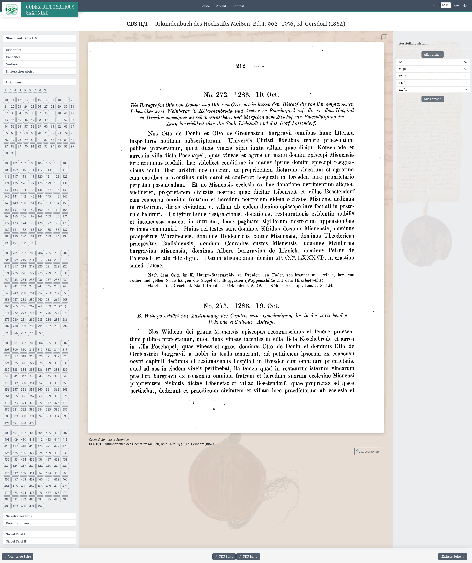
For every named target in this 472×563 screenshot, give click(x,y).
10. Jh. (403, 62)
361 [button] (48, 389)
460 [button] (40, 479)
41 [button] (65, 113)
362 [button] (56, 389)
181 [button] (15, 230)
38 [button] (46, 113)
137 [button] (48, 190)
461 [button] (48, 479)
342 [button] (23, 376)
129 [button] (48, 183)
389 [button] (15, 416)
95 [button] (59, 146)
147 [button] (65, 196)
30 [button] (65, 106)
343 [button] (31, 376)
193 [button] (48, 236)
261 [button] (48, 300)
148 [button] (6, 203)
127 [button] (31, 183)
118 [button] (23, 176)
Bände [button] (206, 6)
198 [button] (23, 243)
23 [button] (19, 106)
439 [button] (65, 459)
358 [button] (23, 389)
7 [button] (35, 90)
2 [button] (10, 90)
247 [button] (65, 286)
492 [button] (40, 506)
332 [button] (6, 370)
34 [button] (19, 113)
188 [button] (6, 236)
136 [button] (40, 190)
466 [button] (23, 486)
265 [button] (15, 306)
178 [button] (56, 223)
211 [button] (31, 260)
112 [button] (40, 170)
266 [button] (23, 306)
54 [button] (6, 126)
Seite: (436, 5)
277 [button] (56, 313)
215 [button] (65, 260)
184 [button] (40, 230)
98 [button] (6, 153)
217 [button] (15, 266)
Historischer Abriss (20, 71)
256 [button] (6, 300)
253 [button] (48, 293)
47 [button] (32, 120)
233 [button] (15, 280)
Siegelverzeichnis (19, 516)
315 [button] (65, 350)
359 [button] (31, 389)
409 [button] (15, 439)
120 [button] (40, 176)
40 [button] (59, 113)
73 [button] (59, 133)
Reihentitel (14, 50)
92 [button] (39, 146)
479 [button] (65, 493)
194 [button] (56, 236)
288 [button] (15, 326)
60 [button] (46, 126)
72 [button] (52, 133)
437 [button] (48, 459)
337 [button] (48, 370)
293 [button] (56, 326)
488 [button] (6, 506)
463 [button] (65, 479)
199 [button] (31, 243)
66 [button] (12, 133)
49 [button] (46, 120)
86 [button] (72, 140)
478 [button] (56, 493)
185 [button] (48, 230)
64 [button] (72, 126)
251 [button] (31, 293)
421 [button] (48, 446)
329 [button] (48, 363)
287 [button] (6, 326)
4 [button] (20, 90)
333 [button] (15, 370)
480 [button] (6, 499)
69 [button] (32, 133)
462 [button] (56, 479)
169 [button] (48, 216)
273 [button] (23, 313)
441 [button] (15, 466)
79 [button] (26, 140)
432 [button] (6, 459)
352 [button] (40, 383)
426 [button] (23, 453)
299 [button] (40, 333)
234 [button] (23, 280)
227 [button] (31, 273)
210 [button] (23, 260)
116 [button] (6, 176)
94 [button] (52, 146)
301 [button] (15, 343)
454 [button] (56, 473)
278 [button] (65, 313)
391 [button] (31, 416)
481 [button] (15, 499)
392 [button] (40, 416)
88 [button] (12, 146)
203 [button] (31, 253)
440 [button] (6, 466)
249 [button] (15, 293)
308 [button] (6, 350)
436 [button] (40, 459)
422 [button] (56, 446)
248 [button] (6, 293)
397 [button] (15, 423)
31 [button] (72, 106)
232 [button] (6, 280)
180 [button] (6, 230)
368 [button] (40, 396)
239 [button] (65, 280)
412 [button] (40, 439)
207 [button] (65, 253)
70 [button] (39, 133)
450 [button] (23, 473)
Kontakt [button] (238, 6)
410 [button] (23, 439)
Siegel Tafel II (16, 541)
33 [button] (12, 113)
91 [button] (32, 146)
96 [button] (65, 146)
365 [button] (15, 396)
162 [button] (56, 210)
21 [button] (6, 106)
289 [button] (23, 326)
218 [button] (23, 266)
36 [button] (32, 113)
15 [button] (39, 100)
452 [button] (40, 473)
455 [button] (65, 473)
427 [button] (31, 453)
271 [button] (6, 313)
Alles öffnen (433, 54)
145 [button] (48, 196)
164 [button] (6, 216)
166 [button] (23, 216)
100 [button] (6, 163)
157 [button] (15, 210)
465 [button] (15, 486)
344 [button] (40, 376)
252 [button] (40, 293)
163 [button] (65, 210)
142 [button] (23, 196)
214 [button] (56, 260)
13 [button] (26, 100)
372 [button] (6, 403)
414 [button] (56, 439)
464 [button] (6, 486)
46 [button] (26, 120)
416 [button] (6, 446)
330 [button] (56, 363)
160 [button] (40, 210)
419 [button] (31, 446)
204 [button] (40, 253)
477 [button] (48, 493)
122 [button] (56, 176)
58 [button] (32, 126)
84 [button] (59, 140)
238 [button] (56, 280)
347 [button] (65, 376)
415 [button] (65, 439)
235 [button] (31, 280)
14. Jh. (403, 89)
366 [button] (23, 396)
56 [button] (19, 126)
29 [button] (59, 106)
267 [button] (31, 306)
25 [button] (32, 106)
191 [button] (31, 236)
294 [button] (65, 326)
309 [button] (15, 350)
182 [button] (23, 230)
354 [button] (56, 383)
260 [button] (40, 300)
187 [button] (65, 230)
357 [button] (15, 389)
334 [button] (23, 370)
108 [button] (6, 170)
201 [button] (15, 253)
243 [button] (31, 286)
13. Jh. (403, 83)
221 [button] (48, 266)
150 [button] (23, 203)
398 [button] (23, 423)
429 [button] (48, 453)
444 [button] (40, 466)
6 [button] (30, 90)
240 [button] (6, 286)
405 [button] (48, 433)
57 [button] (26, 126)
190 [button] (23, 236)
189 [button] (15, 236)
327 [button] (31, 363)
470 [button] (56, 486)
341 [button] (15, 376)
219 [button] (31, 266)
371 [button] (65, 396)
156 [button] (6, 210)
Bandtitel (13, 57)
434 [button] (23, 459)
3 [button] (15, 90)
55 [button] (12, 126)
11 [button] (12, 100)
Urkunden (13, 82)
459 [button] (31, 479)
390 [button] (23, 416)
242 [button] (23, 286)
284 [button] (48, 319)
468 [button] (40, 486)
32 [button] (6, 113)
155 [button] (65, 203)
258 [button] (23, 300)
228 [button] (40, 273)
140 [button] (6, 196)
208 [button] (6, 260)
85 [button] (65, 140)
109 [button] (15, 170)
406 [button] (56, 433)
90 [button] (26, 146)
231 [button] (65, 273)
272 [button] (15, 313)
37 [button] (39, 113)
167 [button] (31, 216)
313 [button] (48, 350)
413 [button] (48, 439)
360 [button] (40, 389)
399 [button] (31, 423)
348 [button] (6, 383)
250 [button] (23, 293)
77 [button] (12, 140)
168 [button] (40, 216)
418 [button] (23, 446)
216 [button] (6, 266)
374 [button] (23, 403)
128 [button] (40, 183)
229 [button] (48, 273)
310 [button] (23, 350)
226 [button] (23, 273)
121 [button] (48, 176)
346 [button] (56, 376)
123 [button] (65, 176)
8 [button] (40, 90)
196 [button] (6, 243)
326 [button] (23, 363)
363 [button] (65, 389)
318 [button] (23, 356)
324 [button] (6, 363)
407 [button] (65, 433)
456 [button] (6, 479)
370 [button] (56, 396)
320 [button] (40, 356)
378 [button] (56, 403)
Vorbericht (14, 64)
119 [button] (31, 176)
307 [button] (65, 343)
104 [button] (40, 163)
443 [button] (31, 466)
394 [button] (56, 416)
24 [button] (26, 106)
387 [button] (65, 409)
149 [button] (15, 203)
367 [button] (31, 396)
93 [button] (46, 146)
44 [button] (12, 120)
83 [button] (52, 140)
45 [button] (19, 120)
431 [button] (65, 453)
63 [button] (65, 126)
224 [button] (6, 273)
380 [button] (6, 409)
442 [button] (23, 466)
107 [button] (65, 163)
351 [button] (31, 383)
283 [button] (40, 319)
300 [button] (6, 343)
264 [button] (6, 306)
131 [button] (65, 183)
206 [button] (56, 253)
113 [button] (48, 170)
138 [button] (56, 190)
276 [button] (48, 313)
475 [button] (31, 493)
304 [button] (40, 343)
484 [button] (40, 499)
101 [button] (15, 163)
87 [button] (6, 146)
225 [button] (15, 273)
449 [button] (15, 473)
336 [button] (40, 370)
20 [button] (72, 100)
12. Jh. (403, 76)
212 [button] (40, 260)
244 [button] (40, 286)
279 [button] (6, 319)
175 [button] (31, 223)
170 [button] (56, 216)
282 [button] (31, 319)
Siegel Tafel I (15, 534)
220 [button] (40, 266)
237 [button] (48, 280)
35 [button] (26, 113)
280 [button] (15, 319)
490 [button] (23, 506)
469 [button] (48, 486)
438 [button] (56, 459)
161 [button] (48, 210)
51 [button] (59, 120)
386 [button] (56, 409)
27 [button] (46, 106)
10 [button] (6, 100)
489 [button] (15, 506)
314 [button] (56, 350)
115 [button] (65, 170)
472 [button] (6, 493)
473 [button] (15, 493)
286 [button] (65, 319)
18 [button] (59, 100)
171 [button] (65, 216)
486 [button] (56, 499)
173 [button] (15, 223)
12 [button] (19, 100)
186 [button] (56, 230)
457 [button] (15, 479)
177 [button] (48, 223)
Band (250, 556)
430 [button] (56, 453)
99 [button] (12, 153)
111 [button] (31, 170)
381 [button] (15, 409)
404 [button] (40, 433)
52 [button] (65, 120)
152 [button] (40, 203)
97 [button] (72, 146)
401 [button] (15, 433)
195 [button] (65, 236)
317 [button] (15, 356)
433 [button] (15, 459)
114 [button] (56, 170)
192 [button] (40, 236)
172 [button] (6, 223)
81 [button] (39, 140)
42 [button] (72, 113)
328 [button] (40, 363)
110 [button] (23, 170)
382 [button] (23, 409)
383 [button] (31, 409)
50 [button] (52, 120)
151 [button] (31, 203)
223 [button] (65, 266)
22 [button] (12, 106)
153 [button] (48, 203)
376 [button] (40, 403)
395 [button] (65, 416)
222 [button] (56, 266)
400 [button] (6, 433)
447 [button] (65, 466)
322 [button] (56, 356)
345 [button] (48, 376)
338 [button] (56, 370)
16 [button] (46, 100)
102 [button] (23, 163)
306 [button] (56, 343)
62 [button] (59, 126)
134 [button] (23, 190)
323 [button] (65, 356)
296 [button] (15, 333)
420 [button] (40, 446)
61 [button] (52, 126)
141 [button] (15, 196)
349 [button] (15, 383)
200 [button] (6, 253)
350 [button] (23, 383)
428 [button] (40, 453)
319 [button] (31, 356)
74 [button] (65, 133)
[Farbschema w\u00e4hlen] (465, 5)
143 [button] (31, 196)
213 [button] (48, 260)
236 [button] (40, 280)
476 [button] (40, 493)
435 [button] (31, 459)
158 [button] (23, 210)
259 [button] (31, 300)
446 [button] (56, 466)
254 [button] (56, 293)
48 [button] (39, 120)
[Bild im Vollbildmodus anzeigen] (384, 37)
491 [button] (31, 506)
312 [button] (40, 350)
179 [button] (65, 223)
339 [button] (65, 370)
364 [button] (6, 396)
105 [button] (48, 163)
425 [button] (15, 453)
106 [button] (56, 163)
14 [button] (32, 100)
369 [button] (48, 396)
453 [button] (48, 473)
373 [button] (15, 403)
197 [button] (15, 243)
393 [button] (48, 416)
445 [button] (48, 466)
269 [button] (48, 306)
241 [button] (15, 286)
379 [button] (65, 403)
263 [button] (65, 300)
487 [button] (65, 499)
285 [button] (56, 319)
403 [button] (31, 433)
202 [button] (23, 253)
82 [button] (46, 140)
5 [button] (25, 90)
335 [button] (31, 370)
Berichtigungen (17, 523)
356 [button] (6, 389)
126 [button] (23, 183)
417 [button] (15, 446)
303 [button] (31, 343)
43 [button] (6, 120)
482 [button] (23, 499)
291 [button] (40, 326)
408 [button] (6, 439)
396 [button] (6, 423)
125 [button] (15, 183)
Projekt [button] (221, 6)
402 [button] (23, 433)
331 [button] (65, 363)
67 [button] (19, 133)
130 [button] (56, 183)
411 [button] (31, 439)
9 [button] (45, 90)
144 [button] (40, 196)
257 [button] (15, 300)
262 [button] (56, 300)
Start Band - (21, 38)
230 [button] (56, 273)
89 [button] (19, 146)
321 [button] (48, 356)
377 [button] (48, 403)
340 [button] (6, 376)
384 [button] (40, 409)
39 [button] (52, 113)
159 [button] (31, 210)
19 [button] (65, 100)
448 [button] (6, 473)
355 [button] (65, 383)
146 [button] (56, 196)
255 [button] (65, 293)
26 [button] (39, 106)
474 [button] (23, 493)
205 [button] (48, 253)
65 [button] (6, 133)
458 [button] (23, 479)
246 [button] (56, 286)
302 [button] (23, 343)
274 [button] (31, 313)
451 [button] (31, 473)
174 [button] (23, 223)
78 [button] (19, 140)
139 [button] (65, 190)
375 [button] (31, 403)
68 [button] (26, 133)
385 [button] (48, 409)
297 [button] (23, 333)
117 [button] (15, 176)
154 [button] (56, 203)
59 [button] (39, 126)
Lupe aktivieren (368, 451)
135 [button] (31, 190)
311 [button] (31, 350)
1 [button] (5, 90)
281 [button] (23, 319)
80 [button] (32, 140)
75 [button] (72, 133)
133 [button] (15, 190)
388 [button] (6, 416)
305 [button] (48, 343)
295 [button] (6, 333)
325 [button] (15, 363)
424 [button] (6, 453)
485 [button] (48, 499)
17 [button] (52, 100)
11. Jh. (403, 69)
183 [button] (31, 230)
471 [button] (65, 486)
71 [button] (46, 133)
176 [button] (40, 223)
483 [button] (31, 499)
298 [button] (31, 333)
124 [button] (6, 183)
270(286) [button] (60, 306)
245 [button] (48, 286)
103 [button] (31, 163)
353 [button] (48, 383)
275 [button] (40, 313)
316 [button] (6, 356)
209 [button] (15, 260)
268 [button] (40, 306)
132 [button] (6, 190)
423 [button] (65, 446)
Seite (226, 556)
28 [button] (52, 106)
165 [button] (15, 216)
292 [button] (48, 326)
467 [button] (31, 486)
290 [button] (31, 326)
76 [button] (6, 140)
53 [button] (72, 120)
